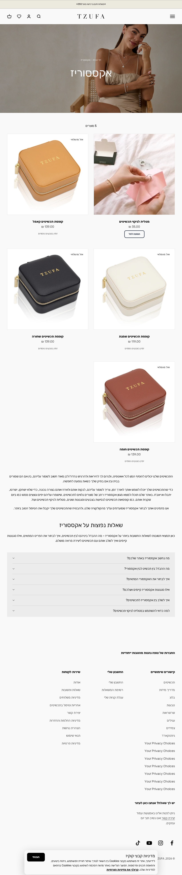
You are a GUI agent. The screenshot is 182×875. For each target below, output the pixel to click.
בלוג (172, 697)
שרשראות (168, 713)
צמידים (170, 728)
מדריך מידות (167, 690)
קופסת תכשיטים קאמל (48, 222)
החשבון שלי (116, 682)
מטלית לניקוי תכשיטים (134, 222)
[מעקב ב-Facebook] (172, 843)
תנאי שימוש (73, 736)
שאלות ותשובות (70, 690)
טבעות (171, 705)
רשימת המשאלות (112, 690)
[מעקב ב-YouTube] (149, 843)
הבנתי (36, 857)
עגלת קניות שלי (113, 697)
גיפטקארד (168, 736)
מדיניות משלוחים (69, 697)
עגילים (171, 720)
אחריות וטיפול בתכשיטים (65, 705)
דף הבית (97, 60)
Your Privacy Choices (159, 743)
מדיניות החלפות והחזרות (64, 720)
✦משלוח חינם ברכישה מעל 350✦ (91, 4)
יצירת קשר (73, 713)
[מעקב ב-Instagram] (161, 843)
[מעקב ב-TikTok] (138, 843)
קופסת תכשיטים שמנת (134, 336)
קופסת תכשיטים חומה (134, 449)
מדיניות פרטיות (71, 743)
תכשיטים (169, 682)
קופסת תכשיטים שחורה (47, 336)
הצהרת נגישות (71, 728)
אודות (76, 682)
